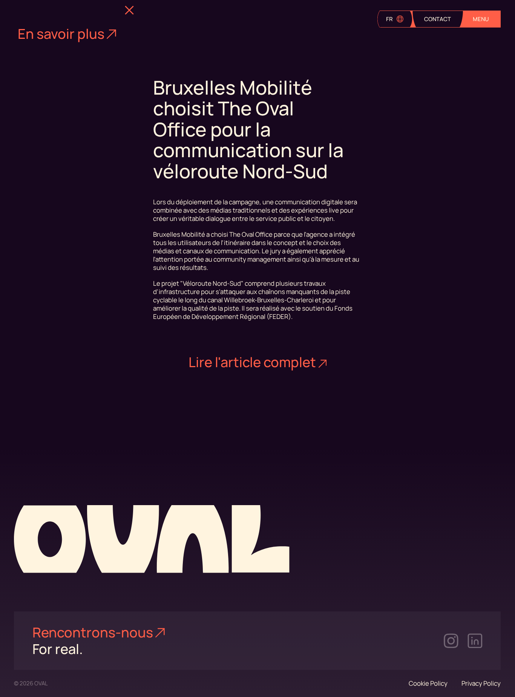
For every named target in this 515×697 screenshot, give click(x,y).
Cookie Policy (428, 683)
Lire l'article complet (252, 362)
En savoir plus (61, 34)
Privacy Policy (481, 683)
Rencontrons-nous (92, 632)
